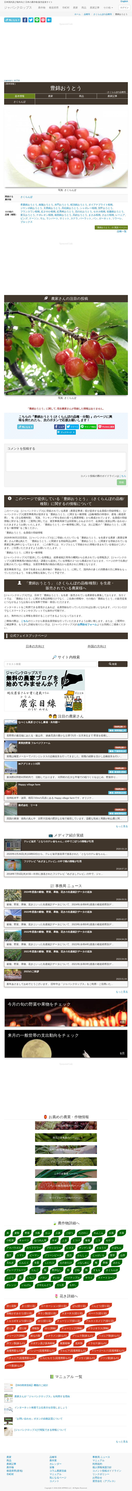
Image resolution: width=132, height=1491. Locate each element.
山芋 (122, 1255)
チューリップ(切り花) (68, 1321)
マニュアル (56, 1474)
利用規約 (97, 1463)
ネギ (54, 1240)
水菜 (121, 1233)
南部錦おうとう (62, 215)
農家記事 (95, 7)
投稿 (121, 482)
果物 (105, 1262)
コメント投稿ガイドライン (106, 1470)
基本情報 (19, 96)
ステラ (74, 218)
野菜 (27, 1233)
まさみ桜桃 (95, 215)
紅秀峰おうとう (65, 211)
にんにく (24, 1262)
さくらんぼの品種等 (102, 14)
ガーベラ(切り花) (97, 1313)
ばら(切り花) (79, 1306)
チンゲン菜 (85, 1247)
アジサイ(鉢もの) (85, 1358)
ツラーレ (117, 218)
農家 (75, 7)
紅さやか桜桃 (48, 211)
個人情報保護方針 (102, 1467)
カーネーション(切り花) (54, 1306)
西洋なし (57, 1270)
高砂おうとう (80, 215)
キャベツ (24, 1240)
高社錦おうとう (70, 208)
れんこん (98, 1233)
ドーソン (34, 218)
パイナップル (72, 1277)
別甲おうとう (105, 208)
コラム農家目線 (58, 1470)
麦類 (16, 1233)
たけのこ (83, 1233)
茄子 (9, 1255)
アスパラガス (14, 1247)
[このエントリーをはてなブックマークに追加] (49, 19)
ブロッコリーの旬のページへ (66, 1161)
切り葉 (10, 1328)
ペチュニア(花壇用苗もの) (21, 1358)
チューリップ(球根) (72, 1328)
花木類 (78, 1343)
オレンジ (11, 1285)
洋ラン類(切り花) (47, 1313)
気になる (14, 20)
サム (42, 218)
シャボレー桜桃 (88, 208)
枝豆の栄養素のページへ (66, 1137)
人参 (58, 1233)
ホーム (77, 14)
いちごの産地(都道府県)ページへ (66, 1185)
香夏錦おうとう (28, 204)
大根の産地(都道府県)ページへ (66, 1149)
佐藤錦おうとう (115, 211)
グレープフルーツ (16, 1270)
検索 (114, 664)
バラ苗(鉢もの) (15, 1365)
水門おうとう (61, 204)
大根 (37, 1233)
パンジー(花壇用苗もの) (42, 1350)
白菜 (111, 1233)
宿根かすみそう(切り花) (19, 1313)
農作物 (41, 7)
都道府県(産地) (15, 1470)
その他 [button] (107, 7)
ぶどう (10, 1277)
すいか (56, 1277)
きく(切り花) (28, 1306)
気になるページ (58, 1477)
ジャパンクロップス (18, 7)
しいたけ (49, 1262)
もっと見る (122, 826)
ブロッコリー (53, 1247)
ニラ (98, 1240)
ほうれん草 (40, 1240)
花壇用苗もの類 (15, 1350)
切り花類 (11, 1306)
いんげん (26, 1285)
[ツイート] (31, 19)
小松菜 (10, 1240)
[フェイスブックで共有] (25, 19)
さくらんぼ (26, 197)
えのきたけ (66, 1262)
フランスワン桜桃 (30, 211)
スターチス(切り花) (72, 1313)
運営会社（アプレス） (104, 1481)
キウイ (88, 1277)
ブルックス (26, 221)
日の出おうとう (83, 211)
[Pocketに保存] (43, 19)
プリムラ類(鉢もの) (82, 1335)
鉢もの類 (35, 1335)
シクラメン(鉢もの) (56, 1335)
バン (95, 218)
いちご (30, 1277)
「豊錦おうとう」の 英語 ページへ (111, 227)
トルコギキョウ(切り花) (19, 1321)
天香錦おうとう (51, 208)
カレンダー (56, 1463)
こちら (122, 476)
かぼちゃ (116, 1247)
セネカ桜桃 (99, 211)
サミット (64, 218)
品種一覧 (121, 231)
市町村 (65, 7)
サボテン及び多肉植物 (43, 1343)
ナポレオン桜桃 (44, 215)
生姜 (36, 1262)
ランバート (52, 218)
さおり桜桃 (108, 215)
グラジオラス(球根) (98, 1328)
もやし (73, 1285)
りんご (34, 1270)
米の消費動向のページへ (66, 1209)
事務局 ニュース (101, 1457)
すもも (96, 1270)
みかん (116, 1262)
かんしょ (82, 1255)
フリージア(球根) (16, 1335)
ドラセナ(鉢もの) (97, 1343)
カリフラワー (33, 1247)
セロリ (109, 1240)
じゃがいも (98, 1255)
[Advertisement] (66, 50)
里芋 (112, 1255)
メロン (43, 1277)
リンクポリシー (100, 1474)
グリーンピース (53, 1255)
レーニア (120, 215)
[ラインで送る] (37, 19)
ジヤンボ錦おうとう (31, 208)
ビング (24, 218)
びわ (77, 1270)
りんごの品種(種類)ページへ (66, 1125)
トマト (20, 1255)
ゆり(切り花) (45, 1321)
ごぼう (69, 1233)
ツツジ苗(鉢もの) (109, 1358)
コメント (54, 1481)
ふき (64, 1240)
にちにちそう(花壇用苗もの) (55, 1358)
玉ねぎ (10, 1262)
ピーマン (34, 1255)
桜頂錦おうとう (78, 204)
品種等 (87, 14)
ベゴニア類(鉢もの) (109, 1335)
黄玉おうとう (27, 215)
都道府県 (54, 7)
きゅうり (101, 1247)
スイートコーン (106, 1277)
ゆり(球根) (50, 1328)
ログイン (124, 7)
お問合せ (97, 1477)
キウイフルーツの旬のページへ (66, 1197)
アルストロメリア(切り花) (100, 1321)
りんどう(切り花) (100, 1306)
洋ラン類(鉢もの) (16, 1343)
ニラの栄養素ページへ (66, 1173)
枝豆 (69, 1255)
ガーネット (105, 218)
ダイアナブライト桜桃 (101, 204)
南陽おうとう (46, 204)
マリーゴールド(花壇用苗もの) (107, 1350)
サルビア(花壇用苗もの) (73, 1350)
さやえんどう (44, 1285)
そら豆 (60, 1285)
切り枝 (22, 1328)
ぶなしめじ (83, 1262)
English (124, 1)
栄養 (52, 1467)
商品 (83, 7)
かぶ (47, 1233)
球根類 (35, 1328)
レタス (70, 1247)
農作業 (53, 1460)
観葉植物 (65, 1343)
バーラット (85, 218)
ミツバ (76, 1240)
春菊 (87, 1240)
